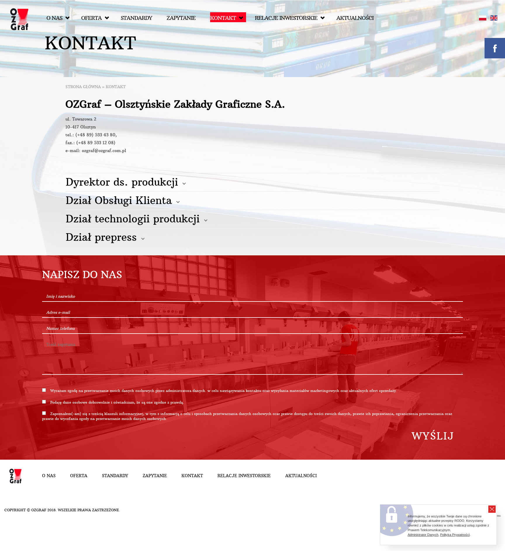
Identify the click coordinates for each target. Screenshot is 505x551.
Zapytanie (181, 18)
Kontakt (223, 18)
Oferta (91, 18)
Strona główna (83, 86)
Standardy (136, 18)
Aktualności (354, 18)
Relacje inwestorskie (286, 18)
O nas (54, 18)
